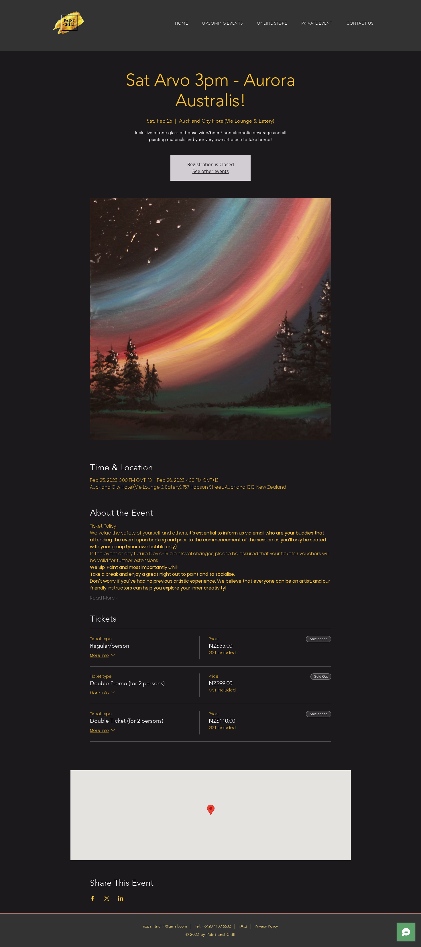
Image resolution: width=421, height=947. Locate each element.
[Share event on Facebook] (92, 898)
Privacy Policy (266, 926)
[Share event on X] (106, 898)
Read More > (104, 598)
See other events (210, 171)
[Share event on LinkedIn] (120, 898)
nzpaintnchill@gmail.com (165, 926)
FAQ (243, 926)
